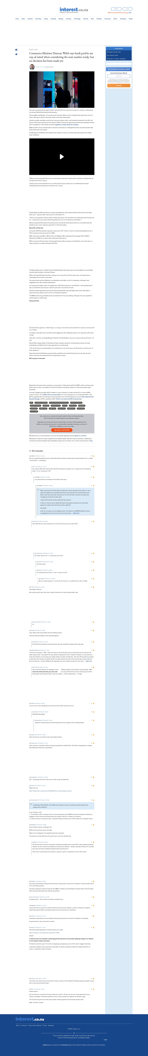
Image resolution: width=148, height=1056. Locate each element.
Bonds (131, 19)
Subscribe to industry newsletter (116, 59)
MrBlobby (33, 824)
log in (127, 9)
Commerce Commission (41, 402)
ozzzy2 (32, 927)
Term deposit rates (112, 55)
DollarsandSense (35, 650)
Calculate (119, 85)
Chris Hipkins (81, 408)
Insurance (46, 405)
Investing (53, 19)
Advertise (51, 1025)
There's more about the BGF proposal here (68, 399)
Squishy (32, 734)
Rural (92, 19)
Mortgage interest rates (114, 52)
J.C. (35, 466)
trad (105, 1040)
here (72, 426)
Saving (46, 19)
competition (73, 405)
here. (130, 12)
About (18, 1025)
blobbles (33, 881)
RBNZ (31, 402)
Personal (85, 19)
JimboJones (39, 553)
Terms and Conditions (34, 1025)
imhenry (40, 561)
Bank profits (34, 408)
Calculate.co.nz (65, 1045)
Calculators (123, 19)
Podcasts (99, 19)
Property (30, 19)
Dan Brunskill (50, 67)
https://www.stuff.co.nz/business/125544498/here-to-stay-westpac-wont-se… (51, 791)
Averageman (34, 777)
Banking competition (76, 402)
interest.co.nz (47, 1045)
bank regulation (55, 405)
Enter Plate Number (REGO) (118, 73)
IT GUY (35, 521)
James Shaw (52, 408)
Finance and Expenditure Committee (59, 402)
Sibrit (32, 989)
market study (43, 408)
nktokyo (33, 630)
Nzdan (39, 570)
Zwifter (35, 642)
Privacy (45, 1025)
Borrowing (38, 19)
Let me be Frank (35, 897)
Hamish (32, 785)
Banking (61, 19)
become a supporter (61, 430)
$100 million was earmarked (52, 394)
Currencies (107, 19)
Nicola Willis (61, 408)
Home (17, 19)
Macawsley (38, 720)
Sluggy (42, 578)
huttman (33, 916)
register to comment (80, 436)
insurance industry (35, 405)
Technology (77, 19)
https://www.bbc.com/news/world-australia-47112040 (44, 933)
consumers (82, 405)
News (23, 19)
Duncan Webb (34, 411)
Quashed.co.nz (116, 80)
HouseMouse (37, 622)
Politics (65, 405)
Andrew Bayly (71, 408)
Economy (68, 19)
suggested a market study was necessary (66, 124)
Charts (115, 19)
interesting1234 (34, 800)
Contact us (24, 1025)
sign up (116, 9)
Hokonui (33, 978)
